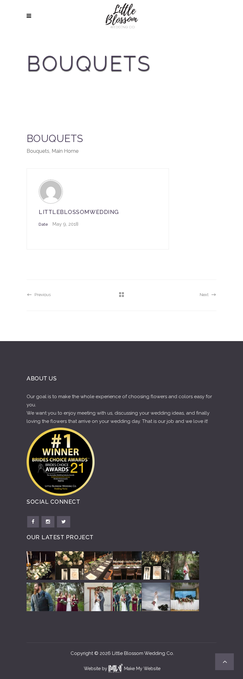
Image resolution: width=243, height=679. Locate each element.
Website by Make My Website (122, 668)
